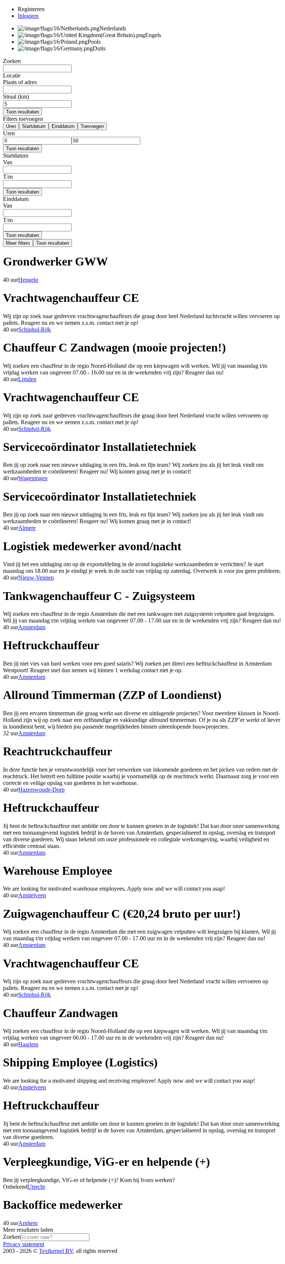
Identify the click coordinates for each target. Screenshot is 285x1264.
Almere (27, 528)
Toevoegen (92, 126)
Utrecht (36, 1187)
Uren (11, 126)
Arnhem (27, 1223)
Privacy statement (23, 1244)
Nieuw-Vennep (36, 577)
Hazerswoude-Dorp (41, 789)
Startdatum (34, 126)
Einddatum (63, 126)
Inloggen (28, 16)
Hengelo (28, 280)
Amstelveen (32, 895)
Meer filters (18, 243)
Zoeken (12, 1237)
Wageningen (33, 478)
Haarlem (28, 1044)
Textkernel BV (56, 1251)
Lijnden (27, 379)
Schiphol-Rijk (34, 329)
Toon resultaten (22, 112)
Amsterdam (31, 627)
